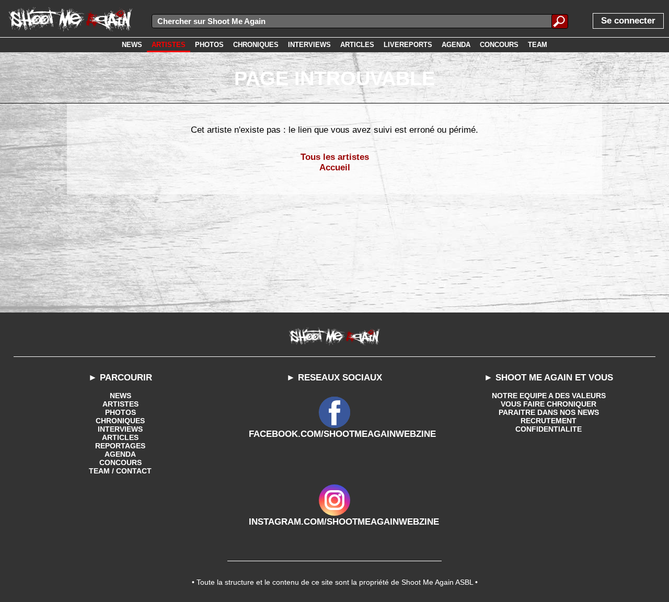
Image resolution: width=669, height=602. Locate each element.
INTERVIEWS (120, 429)
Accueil (334, 167)
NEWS (120, 395)
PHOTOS (120, 412)
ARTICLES (120, 437)
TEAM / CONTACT (120, 471)
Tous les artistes (335, 157)
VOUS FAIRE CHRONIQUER (548, 404)
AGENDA (120, 454)
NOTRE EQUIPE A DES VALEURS (549, 395)
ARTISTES (120, 404)
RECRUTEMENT (548, 420)
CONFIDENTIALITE (548, 429)
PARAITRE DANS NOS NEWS (549, 412)
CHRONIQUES (120, 420)
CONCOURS (120, 462)
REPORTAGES (120, 446)
